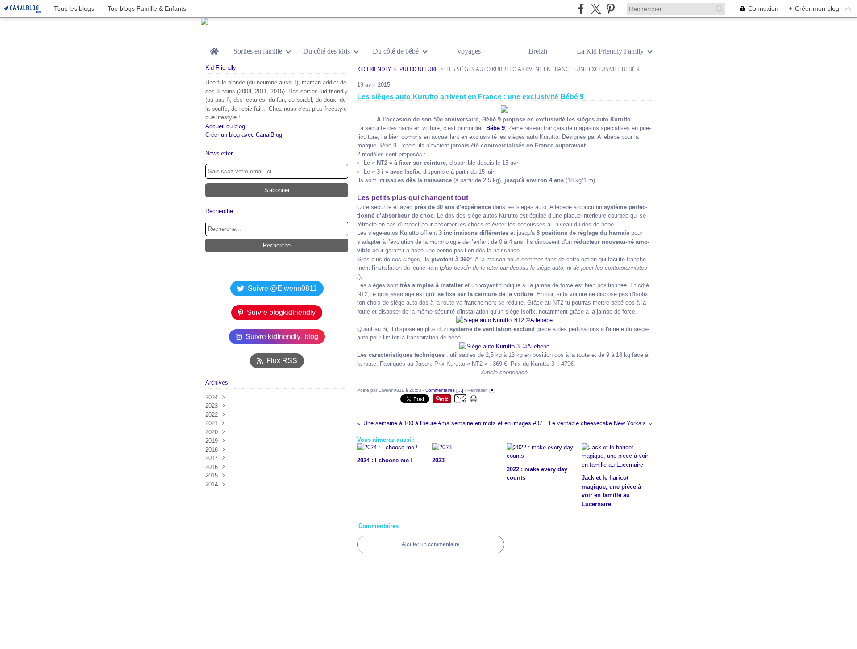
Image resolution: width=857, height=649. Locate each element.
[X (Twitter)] (595, 9)
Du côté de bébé (396, 51)
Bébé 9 (495, 128)
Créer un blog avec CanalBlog (243, 134)
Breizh (537, 51)
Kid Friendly (374, 69)
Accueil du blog (225, 126)
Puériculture (418, 69)
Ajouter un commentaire (431, 544)
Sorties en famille (257, 51)
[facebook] (581, 9)
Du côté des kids (326, 51)
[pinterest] (610, 9)
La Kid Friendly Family (610, 51)
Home (214, 48)
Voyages (469, 51)
